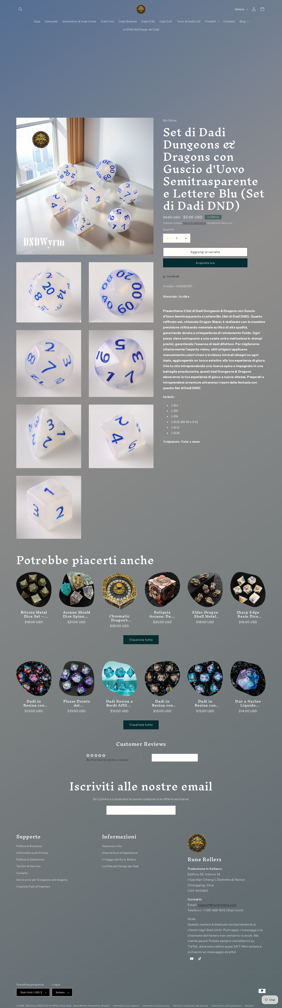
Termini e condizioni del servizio (190, 1006)
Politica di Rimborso (29, 846)
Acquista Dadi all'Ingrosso (33, 886)
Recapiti (249, 1006)
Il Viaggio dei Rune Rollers (119, 859)
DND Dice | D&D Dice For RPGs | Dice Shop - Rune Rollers (57, 1006)
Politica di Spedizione (30, 859)
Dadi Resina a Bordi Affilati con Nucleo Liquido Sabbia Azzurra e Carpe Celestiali (119, 703)
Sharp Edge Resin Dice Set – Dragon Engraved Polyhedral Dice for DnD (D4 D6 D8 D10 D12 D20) (248, 615)
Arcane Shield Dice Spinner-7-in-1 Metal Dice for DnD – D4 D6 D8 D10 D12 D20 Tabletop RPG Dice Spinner (76, 615)
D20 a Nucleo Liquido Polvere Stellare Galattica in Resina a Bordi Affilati (248, 703)
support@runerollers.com (217, 905)
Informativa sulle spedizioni (227, 1006)
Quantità (168, 229)
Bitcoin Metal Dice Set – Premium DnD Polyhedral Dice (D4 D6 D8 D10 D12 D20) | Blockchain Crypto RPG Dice (34, 615)
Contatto (22, 873)
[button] (20, 9)
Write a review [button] (175, 758)
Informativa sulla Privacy (32, 852)
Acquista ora (205, 263)
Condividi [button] (173, 276)
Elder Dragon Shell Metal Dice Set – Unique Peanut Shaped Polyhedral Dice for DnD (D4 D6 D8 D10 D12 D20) (205, 615)
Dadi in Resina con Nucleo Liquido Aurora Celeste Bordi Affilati (205, 703)
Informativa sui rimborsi (126, 1006)
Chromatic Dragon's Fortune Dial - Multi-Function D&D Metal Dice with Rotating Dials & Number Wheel (119, 618)
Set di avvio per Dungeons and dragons (41, 879)
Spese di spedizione (194, 222)
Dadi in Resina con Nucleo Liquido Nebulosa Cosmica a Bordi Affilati (34, 703)
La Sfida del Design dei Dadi (120, 866)
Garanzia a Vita (112, 846)
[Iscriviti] (171, 810)
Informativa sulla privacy (156, 1006)
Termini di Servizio (28, 866)
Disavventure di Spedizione (120, 852)
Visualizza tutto (141, 640)
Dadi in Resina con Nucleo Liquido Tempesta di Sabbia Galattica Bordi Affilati (162, 703)
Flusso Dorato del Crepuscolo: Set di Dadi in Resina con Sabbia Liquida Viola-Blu (76, 703)
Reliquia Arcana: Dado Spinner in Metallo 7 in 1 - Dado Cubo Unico (162, 615)
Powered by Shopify (99, 1006)
